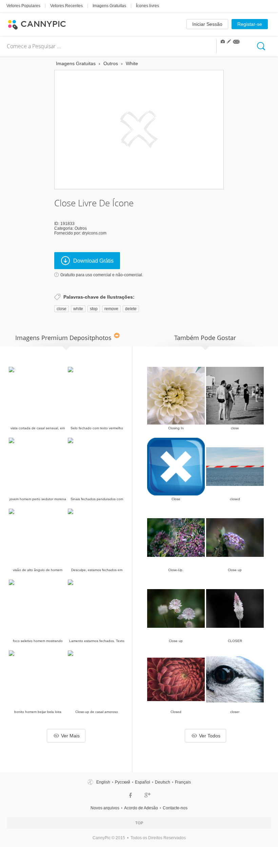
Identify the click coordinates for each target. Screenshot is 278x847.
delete (131, 308)
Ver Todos (209, 735)
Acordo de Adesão (141, 808)
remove (111, 308)
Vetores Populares (23, 5)
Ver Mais (70, 735)
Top (139, 823)
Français (183, 782)
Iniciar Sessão (207, 24)
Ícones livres (147, 5)
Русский (122, 782)
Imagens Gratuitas (109, 5)
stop (94, 308)
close (61, 308)
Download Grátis (93, 261)
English (103, 782)
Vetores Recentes (66, 5)
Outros (81, 228)
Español (142, 782)
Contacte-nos (175, 808)
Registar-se (249, 24)
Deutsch (162, 782)
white (78, 308)
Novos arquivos (105, 808)
